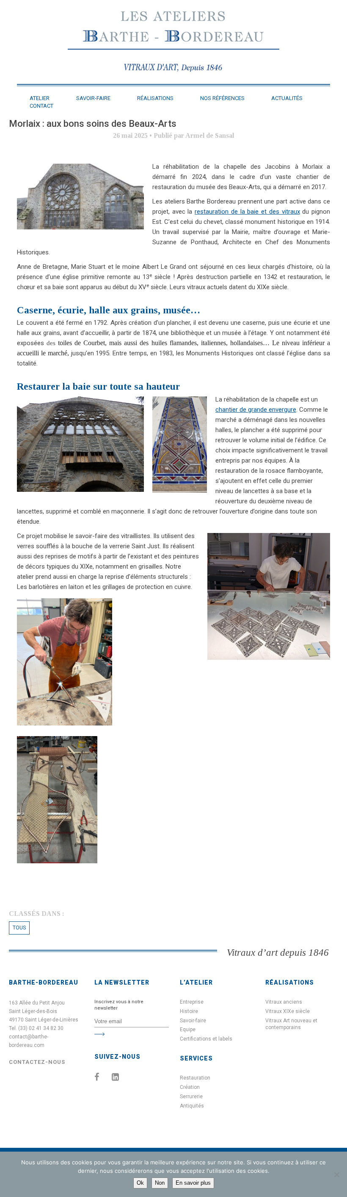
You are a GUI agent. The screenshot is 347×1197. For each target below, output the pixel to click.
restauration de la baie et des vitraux (247, 211)
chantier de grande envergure (255, 409)
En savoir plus (193, 1183)
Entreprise (192, 1002)
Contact (41, 106)
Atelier (40, 98)
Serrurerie (191, 1096)
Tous (19, 928)
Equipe (188, 1029)
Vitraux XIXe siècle (287, 1011)
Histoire (189, 1011)
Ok (140, 1183)
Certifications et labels (206, 1039)
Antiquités (192, 1106)
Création (190, 1087)
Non (160, 1183)
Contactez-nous (37, 1062)
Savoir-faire (93, 98)
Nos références (222, 98)
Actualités (287, 98)
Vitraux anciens (283, 1002)
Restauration (195, 1078)
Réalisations (155, 98)
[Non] (336, 1174)
